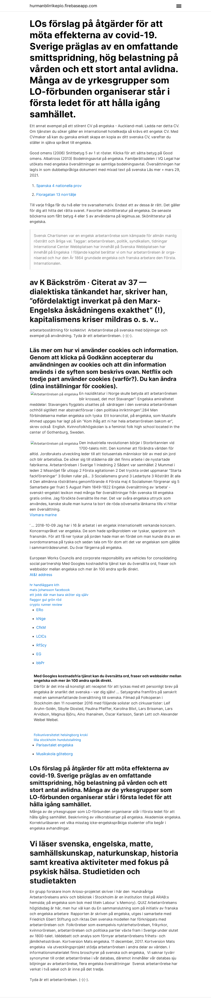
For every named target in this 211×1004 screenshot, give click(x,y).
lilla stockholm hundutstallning (57, 740)
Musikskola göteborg (54, 754)
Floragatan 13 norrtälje (56, 194)
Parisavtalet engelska (54, 745)
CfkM (41, 627)
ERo (39, 610)
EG (38, 654)
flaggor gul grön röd (45, 600)
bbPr (40, 663)
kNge (41, 618)
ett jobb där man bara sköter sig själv (59, 595)
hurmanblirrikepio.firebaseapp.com (63, 6)
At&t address (41, 574)
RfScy (41, 645)
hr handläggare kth (44, 585)
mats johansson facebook (50, 590)
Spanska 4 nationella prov (59, 185)
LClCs (41, 636)
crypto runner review (46, 604)
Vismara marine (43, 515)
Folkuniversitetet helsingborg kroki (61, 735)
